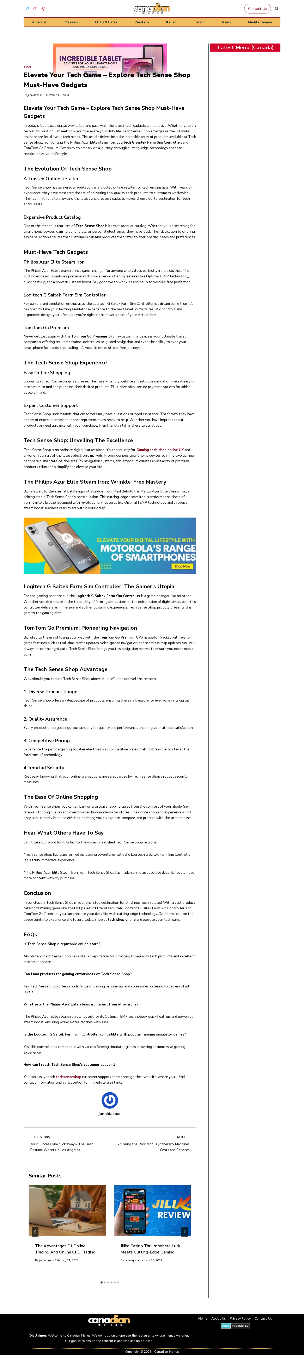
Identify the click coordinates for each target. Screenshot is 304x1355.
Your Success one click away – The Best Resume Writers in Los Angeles (61, 1143)
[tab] (102, 1282)
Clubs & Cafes (106, 22)
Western (141, 22)
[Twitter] (27, 8)
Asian (226, 22)
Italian (171, 22)
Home (202, 1318)
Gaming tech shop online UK (160, 450)
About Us (218, 1318)
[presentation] (67, 1210)
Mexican (71, 22)
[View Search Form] (276, 8)
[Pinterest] (43, 8)
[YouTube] (35, 8)
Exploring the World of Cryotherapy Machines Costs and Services (152, 1143)
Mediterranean (260, 22)
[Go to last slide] (35, 1232)
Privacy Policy (240, 1318)
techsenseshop (68, 1076)
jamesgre (45, 1260)
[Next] (184, 1232)
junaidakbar (35, 95)
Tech (27, 66)
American (39, 22)
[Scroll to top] (296, 1339)
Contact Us (257, 8)
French (199, 22)
